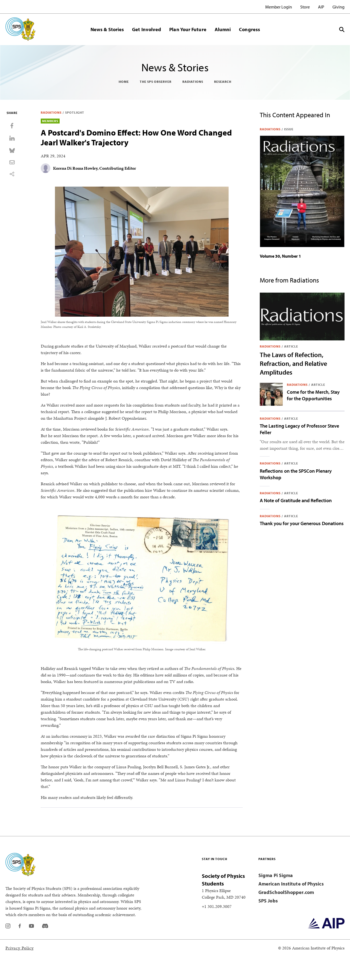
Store (305, 7)
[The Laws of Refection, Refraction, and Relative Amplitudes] (302, 316)
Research (222, 82)
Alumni (223, 29)
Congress (249, 29)
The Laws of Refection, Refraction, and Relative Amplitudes (293, 363)
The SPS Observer (155, 82)
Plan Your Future (187, 29)
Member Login (278, 7)
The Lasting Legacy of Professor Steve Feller (299, 429)
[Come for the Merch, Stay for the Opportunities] (271, 394)
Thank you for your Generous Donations (302, 523)
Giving (338, 7)
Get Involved (146, 29)
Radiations (192, 82)
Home (124, 82)
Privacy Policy (19, 948)
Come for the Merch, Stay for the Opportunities (313, 395)
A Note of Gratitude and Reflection (296, 500)
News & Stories (107, 29)
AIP (321, 7)
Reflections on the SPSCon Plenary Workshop (296, 474)
